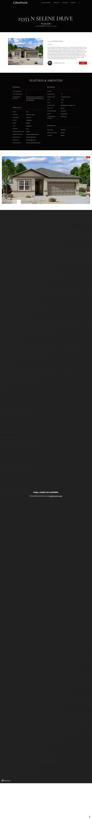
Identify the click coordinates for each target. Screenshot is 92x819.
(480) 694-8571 (73, 2)
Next (19, 202)
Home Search (56, 2)
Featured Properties (46, 2)
